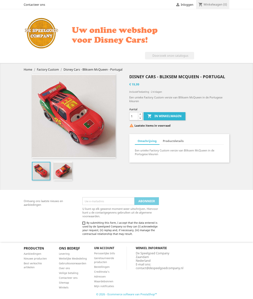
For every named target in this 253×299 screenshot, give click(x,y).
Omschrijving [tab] (147, 141)
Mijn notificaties (104, 286)
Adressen (100, 276)
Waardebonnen (103, 281)
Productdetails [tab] (173, 141)
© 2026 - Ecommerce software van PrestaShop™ (126, 294)
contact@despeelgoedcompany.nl (159, 268)
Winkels (64, 287)
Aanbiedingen (32, 253)
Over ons (64, 268)
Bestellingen (102, 267)
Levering (64, 253)
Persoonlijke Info (104, 253)
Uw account (104, 248)
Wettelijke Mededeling (73, 258)
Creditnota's (101, 271)
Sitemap (64, 282)
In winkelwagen (164, 116)
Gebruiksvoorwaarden (72, 263)
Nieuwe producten (35, 258)
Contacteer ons (34, 5)
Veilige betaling (68, 273)
